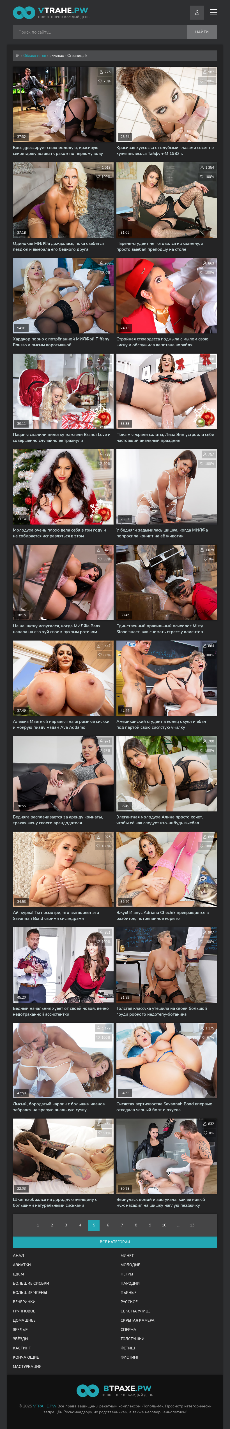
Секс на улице (136, 1311)
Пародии (130, 1283)
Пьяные (129, 1292)
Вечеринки (24, 1302)
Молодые (130, 1265)
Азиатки (22, 1265)
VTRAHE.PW (44, 1406)
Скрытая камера (138, 1320)
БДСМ (18, 1274)
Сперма (128, 1329)
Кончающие (26, 1357)
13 (192, 1225)
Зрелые (20, 1329)
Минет (127, 1255)
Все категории (115, 1242)
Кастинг (22, 1348)
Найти (202, 32)
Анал (18, 1255)
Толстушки (132, 1339)
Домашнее (24, 1320)
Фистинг (130, 1357)
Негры (127, 1274)
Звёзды (20, 1339)
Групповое (24, 1311)
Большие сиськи (31, 1283)
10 (164, 1225)
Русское (129, 1302)
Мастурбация (27, 1366)
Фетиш (128, 1348)
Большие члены (30, 1292)
